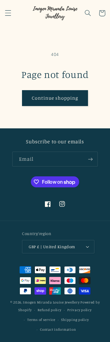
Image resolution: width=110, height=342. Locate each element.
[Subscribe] (90, 159)
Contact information (58, 329)
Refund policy (49, 310)
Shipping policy (75, 320)
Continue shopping (55, 98)
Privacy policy (79, 310)
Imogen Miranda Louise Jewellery (51, 302)
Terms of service (41, 320)
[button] (8, 13)
